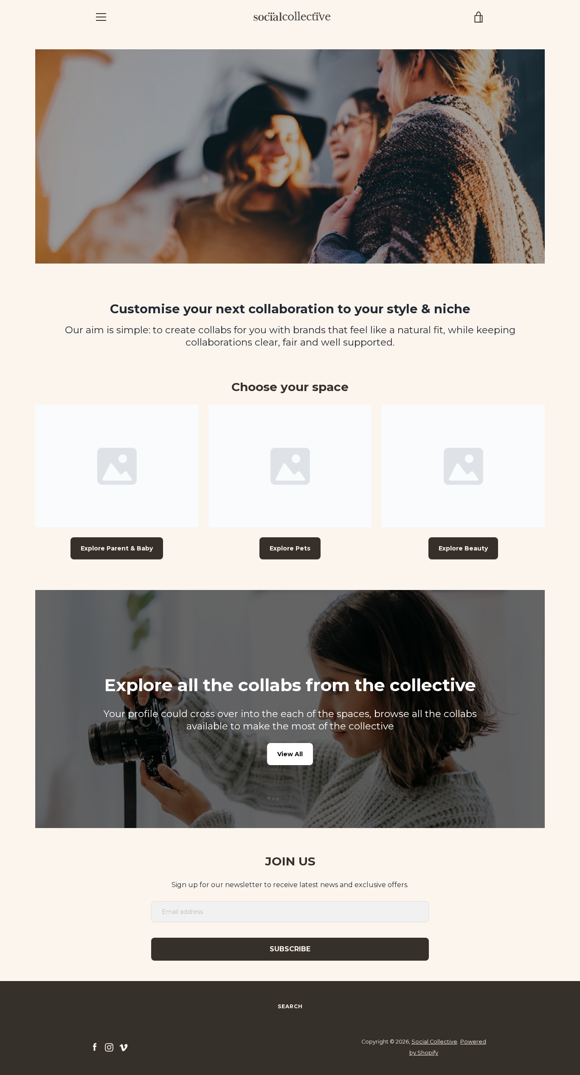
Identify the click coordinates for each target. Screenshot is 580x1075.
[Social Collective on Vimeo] (123, 1047)
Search (290, 1006)
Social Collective (434, 1041)
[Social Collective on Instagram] (109, 1047)
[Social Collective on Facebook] (94, 1047)
